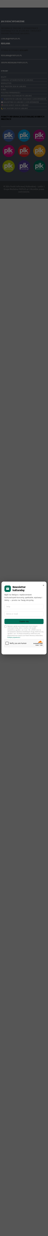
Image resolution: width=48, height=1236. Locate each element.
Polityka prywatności (13, 637)
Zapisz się (24, 621)
